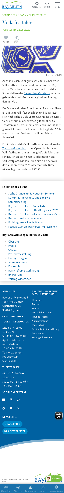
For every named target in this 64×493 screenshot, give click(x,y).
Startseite (8, 15)
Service (12, 250)
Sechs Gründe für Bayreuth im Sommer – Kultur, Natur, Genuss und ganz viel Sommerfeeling (32, 198)
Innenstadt (43, 491)
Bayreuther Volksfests (37, 93)
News (21, 15)
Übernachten (6, 491)
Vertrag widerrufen (19, 279)
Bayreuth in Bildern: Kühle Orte (27, 206)
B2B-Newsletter (15, 431)
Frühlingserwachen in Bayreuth (27, 222)
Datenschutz (16, 266)
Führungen (18, 491)
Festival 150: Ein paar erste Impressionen (32, 227)
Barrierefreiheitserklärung (24, 270)
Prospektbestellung (19, 254)
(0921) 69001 (15, 386)
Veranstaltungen (56, 491)
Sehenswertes (30, 491)
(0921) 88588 (15, 352)
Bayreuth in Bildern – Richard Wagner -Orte (34, 214)
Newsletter (12, 424)
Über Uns (13, 242)
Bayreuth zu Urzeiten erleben (25, 218)
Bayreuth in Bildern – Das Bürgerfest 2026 (33, 210)
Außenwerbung (17, 262)
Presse (12, 246)
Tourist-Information (14, 148)
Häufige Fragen (17, 258)
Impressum (15, 274)
